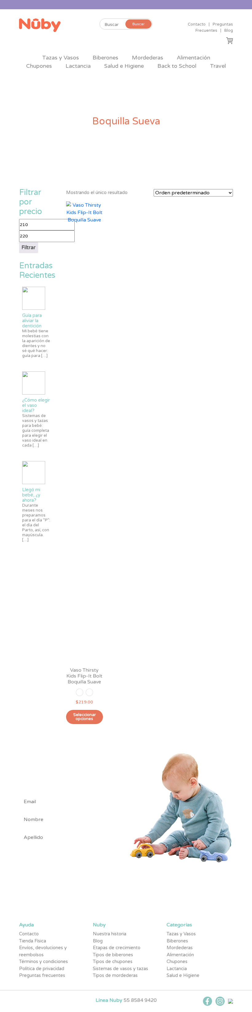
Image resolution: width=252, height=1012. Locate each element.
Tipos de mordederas (115, 975)
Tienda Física (32, 941)
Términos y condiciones (43, 961)
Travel (218, 66)
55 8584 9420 (140, 1000)
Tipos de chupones (112, 961)
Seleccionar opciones (84, 716)
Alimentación (193, 57)
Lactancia (78, 66)
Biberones (105, 57)
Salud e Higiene (124, 66)
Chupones (39, 66)
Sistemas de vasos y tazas (120, 968)
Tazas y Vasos (60, 57)
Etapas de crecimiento (116, 947)
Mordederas (147, 57)
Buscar (138, 24)
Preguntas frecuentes (42, 975)
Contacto (197, 24)
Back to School (176, 66)
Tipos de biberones (113, 954)
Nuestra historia (109, 934)
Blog (228, 30)
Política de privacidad (41, 968)
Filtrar (29, 248)
